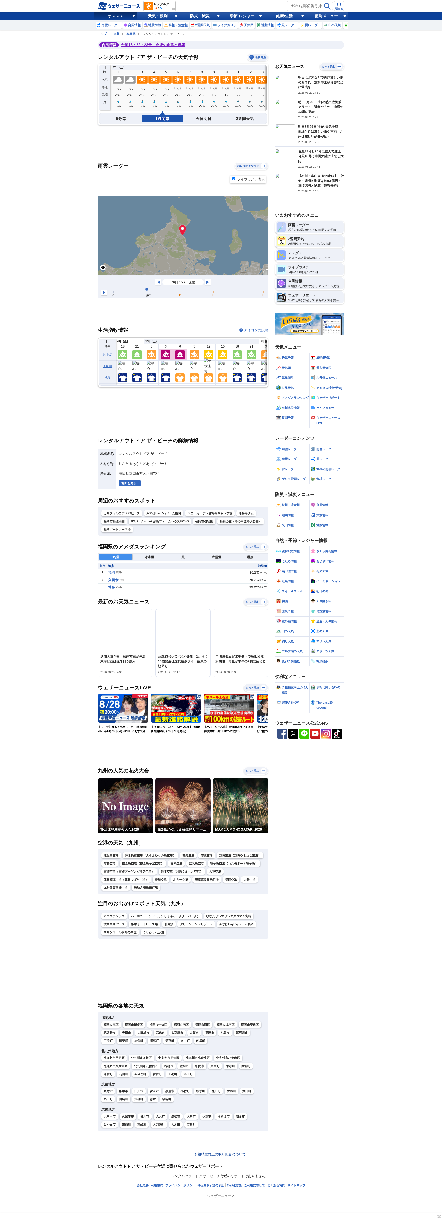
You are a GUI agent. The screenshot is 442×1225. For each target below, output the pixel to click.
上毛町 (172, 1074)
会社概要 (143, 1185)
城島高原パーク (114, 924)
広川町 (191, 1124)
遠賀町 (108, 1074)
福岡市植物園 (204, 521)
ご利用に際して (254, 1185)
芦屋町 (215, 1066)
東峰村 (141, 1124)
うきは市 (224, 1116)
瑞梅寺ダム (246, 513)
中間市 (199, 1066)
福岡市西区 (202, 1024)
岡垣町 (245, 1066)
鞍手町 (200, 1091)
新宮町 (169, 1040)
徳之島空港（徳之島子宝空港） (143, 863)
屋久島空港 (196, 863)
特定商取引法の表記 (211, 1185)
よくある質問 (276, 1185)
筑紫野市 (110, 1032)
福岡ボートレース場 (117, 529)
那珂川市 (242, 1032)
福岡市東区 (111, 1024)
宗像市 (160, 1032)
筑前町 (126, 1124)
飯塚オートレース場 (144, 924)
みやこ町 (140, 1074)
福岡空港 (231, 879)
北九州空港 (180, 879)
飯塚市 (123, 1091)
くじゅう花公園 (153, 932)
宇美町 (108, 1040)
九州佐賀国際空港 (116, 887)
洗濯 (108, 377)
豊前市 (184, 1066)
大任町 (138, 1099)
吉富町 (157, 1074)
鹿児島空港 (111, 855)
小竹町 (185, 1091)
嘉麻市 (169, 1091)
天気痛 (107, 366)
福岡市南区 (181, 1024)
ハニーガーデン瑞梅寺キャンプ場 (209, 513)
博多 (111, 587)
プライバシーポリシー (180, 1185)
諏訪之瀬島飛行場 (146, 887)
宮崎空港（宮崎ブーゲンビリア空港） (129, 871)
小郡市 (206, 1116)
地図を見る (128, 483)
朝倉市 (240, 1116)
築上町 (188, 1074)
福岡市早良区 (250, 1024)
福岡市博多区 (134, 1024)
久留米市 (128, 1116)
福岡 (111, 572)
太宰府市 (177, 1032)
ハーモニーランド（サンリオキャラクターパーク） (165, 916)
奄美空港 (188, 855)
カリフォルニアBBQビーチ (122, 513)
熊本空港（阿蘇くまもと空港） (182, 871)
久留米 (113, 580)
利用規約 (157, 1185)
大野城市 (143, 1032)
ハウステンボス (114, 916)
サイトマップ (296, 1185)
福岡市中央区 (158, 1024)
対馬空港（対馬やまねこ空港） (240, 855)
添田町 (246, 1091)
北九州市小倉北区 (198, 1058)
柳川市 (144, 1116)
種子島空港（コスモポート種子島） (234, 863)
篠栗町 (123, 1040)
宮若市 (154, 1091)
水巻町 (230, 1066)
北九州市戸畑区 (168, 1058)
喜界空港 (176, 863)
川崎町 (123, 1099)
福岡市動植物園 (114, 521)
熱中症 (107, 354)
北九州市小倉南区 (228, 1058)
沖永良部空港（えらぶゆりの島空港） (150, 855)
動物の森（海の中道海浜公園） (241, 521)
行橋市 (168, 1066)
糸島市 (225, 1032)
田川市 (138, 1091)
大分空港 (250, 879)
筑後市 (175, 1116)
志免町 (138, 1040)
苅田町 (123, 1074)
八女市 (160, 1116)
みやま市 (110, 1124)
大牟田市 (110, 1116)
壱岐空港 (207, 855)
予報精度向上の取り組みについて (220, 1154)
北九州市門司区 (114, 1058)
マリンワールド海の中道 (120, 932)
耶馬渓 (168, 924)
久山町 (185, 1040)
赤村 (153, 1099)
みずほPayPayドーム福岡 (163, 513)
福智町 (166, 1099)
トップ (102, 34)
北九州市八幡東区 (116, 1066)
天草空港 (215, 871)
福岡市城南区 (226, 1024)
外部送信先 (234, 1185)
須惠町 (154, 1040)
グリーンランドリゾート (196, 924)
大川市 (191, 1116)
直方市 (108, 1091)
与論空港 (110, 863)
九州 (117, 34)
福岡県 (131, 34)
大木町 (175, 1124)
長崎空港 (161, 879)
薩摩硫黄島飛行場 (207, 879)
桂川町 (216, 1091)
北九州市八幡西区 (146, 1066)
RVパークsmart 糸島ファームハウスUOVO (160, 521)
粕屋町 (200, 1040)
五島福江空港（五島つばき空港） (126, 879)
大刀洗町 (159, 1124)
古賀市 (194, 1032)
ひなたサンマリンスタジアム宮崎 (228, 916)
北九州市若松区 (141, 1058)
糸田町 (108, 1099)
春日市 (126, 1032)
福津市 (209, 1032)
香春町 (231, 1091)
